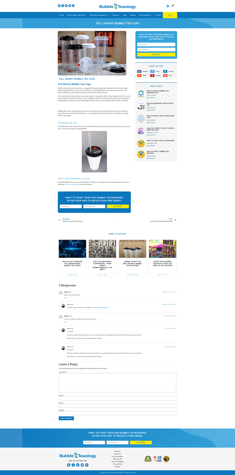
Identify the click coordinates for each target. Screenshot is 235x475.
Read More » (151, 98)
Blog (125, 15)
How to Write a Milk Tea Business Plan (160, 116)
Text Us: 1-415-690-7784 (78, 461)
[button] (167, 6)
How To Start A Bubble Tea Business (158, 152)
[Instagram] (62, 5)
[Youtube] (69, 5)
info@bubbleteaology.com (100, 307)
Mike (68, 304)
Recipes (133, 15)
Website (61, 410)
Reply (65, 297)
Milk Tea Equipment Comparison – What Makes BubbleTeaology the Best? (102, 265)
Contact (158, 15)
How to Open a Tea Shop (76, 15)
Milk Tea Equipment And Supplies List (160, 104)
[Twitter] (73, 5)
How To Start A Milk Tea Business (160, 140)
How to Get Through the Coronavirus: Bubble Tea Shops (72, 263)
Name (61, 395)
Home (61, 15)
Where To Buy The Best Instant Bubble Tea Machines (132, 263)
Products (115, 15)
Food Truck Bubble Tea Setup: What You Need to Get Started (162, 263)
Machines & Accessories (98, 15)
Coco (87, 113)
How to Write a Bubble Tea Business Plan (158, 92)
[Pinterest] (66, 5)
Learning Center (144, 15)
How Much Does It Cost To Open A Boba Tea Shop (160, 129)
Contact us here (71, 184)
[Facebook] (59, 5)
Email (61, 403)
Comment (63, 372)
